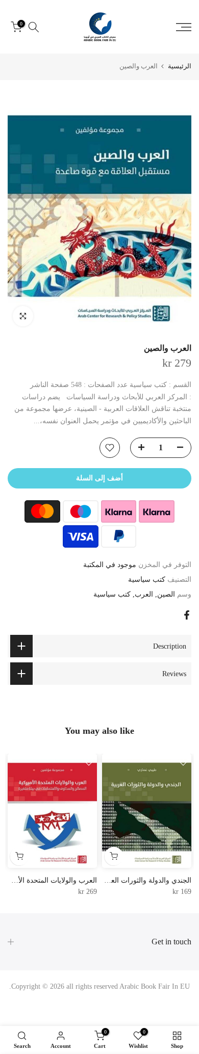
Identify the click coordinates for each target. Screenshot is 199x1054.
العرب (144, 594)
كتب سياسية (146, 579)
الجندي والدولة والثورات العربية (145, 880)
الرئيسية (179, 66)
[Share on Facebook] (186, 615)
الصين (166, 594)
